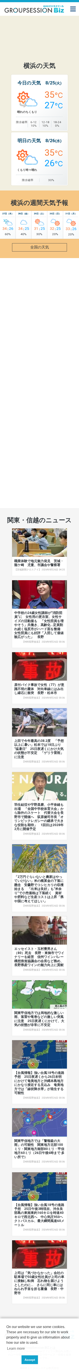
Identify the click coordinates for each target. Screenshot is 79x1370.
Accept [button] (30, 1359)
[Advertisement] (39, 34)
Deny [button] (13, 1359)
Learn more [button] (16, 1348)
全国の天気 (39, 247)
